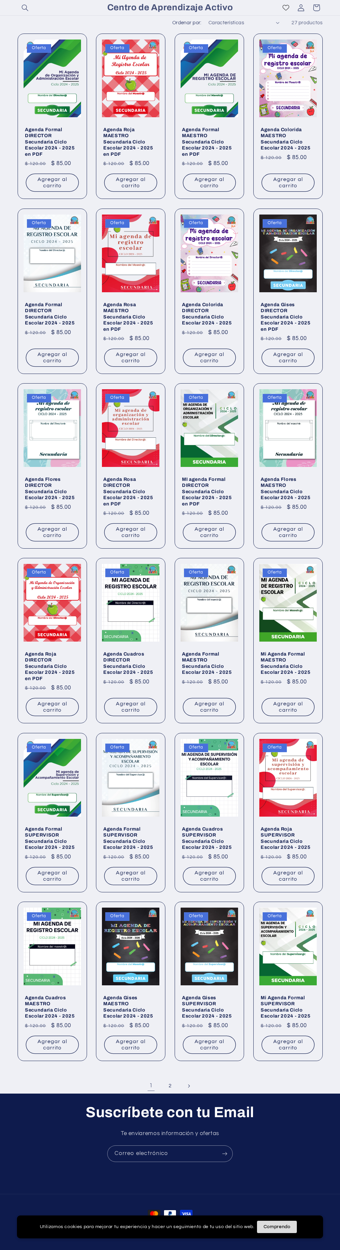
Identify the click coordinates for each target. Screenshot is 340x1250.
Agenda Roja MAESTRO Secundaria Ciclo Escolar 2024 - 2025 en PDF (128, 142)
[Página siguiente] (189, 1086)
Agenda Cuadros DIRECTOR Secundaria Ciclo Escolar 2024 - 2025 (128, 663)
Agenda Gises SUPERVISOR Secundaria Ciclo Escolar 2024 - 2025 (207, 1007)
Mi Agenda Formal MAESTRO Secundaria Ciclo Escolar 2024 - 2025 (286, 663)
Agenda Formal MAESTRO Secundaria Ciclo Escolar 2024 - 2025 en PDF (207, 142)
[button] (25, 7)
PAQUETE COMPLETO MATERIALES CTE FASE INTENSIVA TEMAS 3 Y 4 (84, 1224)
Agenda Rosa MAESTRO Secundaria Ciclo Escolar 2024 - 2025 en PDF (128, 317)
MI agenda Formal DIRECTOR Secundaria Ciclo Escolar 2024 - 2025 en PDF (207, 491)
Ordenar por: (187, 22)
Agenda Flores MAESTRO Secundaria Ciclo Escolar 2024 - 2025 (286, 488)
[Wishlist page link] (286, 7)
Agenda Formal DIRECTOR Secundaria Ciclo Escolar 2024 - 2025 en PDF (50, 142)
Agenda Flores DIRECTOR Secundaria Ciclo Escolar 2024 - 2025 (50, 488)
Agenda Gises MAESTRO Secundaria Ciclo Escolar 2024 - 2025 (128, 1007)
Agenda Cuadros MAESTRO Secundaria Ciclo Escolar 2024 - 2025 (50, 1007)
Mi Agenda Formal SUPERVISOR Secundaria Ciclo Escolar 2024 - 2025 (286, 1007)
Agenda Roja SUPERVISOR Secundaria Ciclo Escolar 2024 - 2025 (286, 838)
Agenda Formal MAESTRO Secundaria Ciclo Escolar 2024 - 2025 (207, 663)
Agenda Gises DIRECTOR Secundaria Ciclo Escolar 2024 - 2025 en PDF (286, 317)
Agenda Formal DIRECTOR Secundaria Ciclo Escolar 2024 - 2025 (50, 313)
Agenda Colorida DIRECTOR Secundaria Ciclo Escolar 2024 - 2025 (207, 313)
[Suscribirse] (224, 1153)
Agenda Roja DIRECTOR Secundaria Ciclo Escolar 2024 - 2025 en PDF (50, 666)
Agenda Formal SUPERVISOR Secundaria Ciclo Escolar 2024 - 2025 (50, 838)
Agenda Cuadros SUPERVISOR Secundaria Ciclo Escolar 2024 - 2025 (207, 838)
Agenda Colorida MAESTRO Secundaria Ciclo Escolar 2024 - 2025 (286, 139)
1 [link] (151, 1086)
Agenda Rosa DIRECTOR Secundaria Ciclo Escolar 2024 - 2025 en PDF (128, 491)
